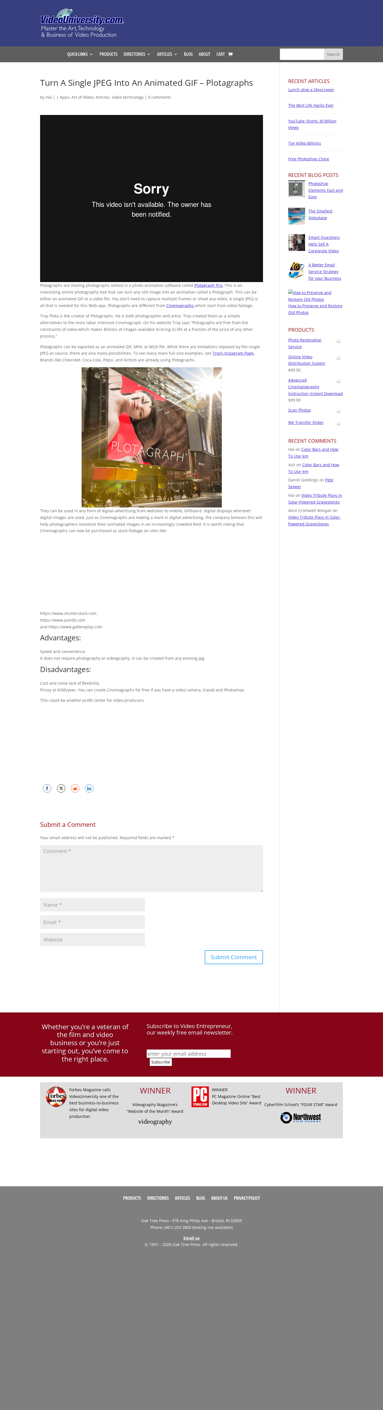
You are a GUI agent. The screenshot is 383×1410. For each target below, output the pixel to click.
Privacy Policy (247, 1198)
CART (220, 54)
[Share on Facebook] (47, 788)
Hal (49, 97)
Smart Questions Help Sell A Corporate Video (324, 244)
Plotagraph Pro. (208, 285)
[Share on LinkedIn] (89, 788)
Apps (64, 97)
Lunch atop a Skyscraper (311, 89)
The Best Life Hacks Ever (311, 105)
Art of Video (82, 97)
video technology (128, 97)
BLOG (188, 54)
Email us (191, 1238)
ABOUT (204, 54)
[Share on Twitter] (61, 788)
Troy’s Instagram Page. (234, 353)
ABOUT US (219, 1198)
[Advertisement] (249, 20)
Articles (103, 97)
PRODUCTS (108, 54)
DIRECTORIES (134, 54)
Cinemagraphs (180, 305)
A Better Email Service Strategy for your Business (324, 271)
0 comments (159, 97)
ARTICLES (164, 54)
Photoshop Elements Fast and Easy (325, 190)
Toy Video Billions (304, 143)
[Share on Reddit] (75, 788)
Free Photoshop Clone (308, 158)
